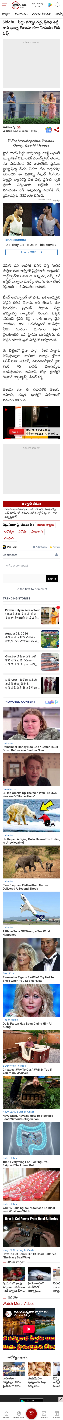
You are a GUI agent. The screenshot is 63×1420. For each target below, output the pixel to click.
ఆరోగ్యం (9, 532)
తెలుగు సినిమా (41, 14)
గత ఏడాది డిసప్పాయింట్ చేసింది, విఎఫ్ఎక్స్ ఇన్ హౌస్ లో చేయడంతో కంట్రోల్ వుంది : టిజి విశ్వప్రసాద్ (31, 513)
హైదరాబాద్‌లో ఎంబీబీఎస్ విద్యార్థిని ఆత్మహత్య (36, 1287)
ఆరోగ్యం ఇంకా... (18, 1357)
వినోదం (22, 532)
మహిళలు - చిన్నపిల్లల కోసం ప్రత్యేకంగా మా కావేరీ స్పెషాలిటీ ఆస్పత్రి (12, 1382)
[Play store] (50, 4)
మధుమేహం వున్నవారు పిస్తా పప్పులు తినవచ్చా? (37, 1382)
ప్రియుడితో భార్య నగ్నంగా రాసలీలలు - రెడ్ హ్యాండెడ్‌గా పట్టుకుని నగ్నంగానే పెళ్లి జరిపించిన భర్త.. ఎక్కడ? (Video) (14, 1287)
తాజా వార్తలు (16, 1262)
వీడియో (13, 1297)
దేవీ (18, 127)
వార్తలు (6, 14)
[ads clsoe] (60, 1399)
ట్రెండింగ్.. (9, 539)
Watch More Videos (18, 1304)
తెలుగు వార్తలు (45, 525)
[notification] (57, 4)
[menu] (5, 5)
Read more (16, 432)
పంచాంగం (21, 14)
